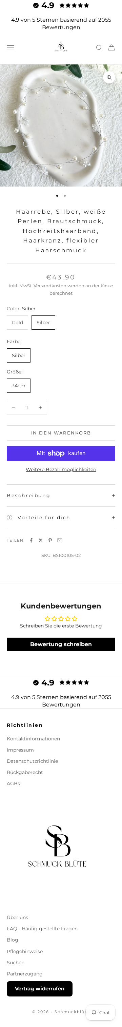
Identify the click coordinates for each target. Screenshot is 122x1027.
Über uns (17, 917)
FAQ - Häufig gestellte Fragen (42, 929)
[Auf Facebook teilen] (31, 540)
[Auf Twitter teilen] (40, 540)
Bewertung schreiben (61, 644)
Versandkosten (50, 285)
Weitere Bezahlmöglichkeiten (61, 469)
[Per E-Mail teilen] (59, 540)
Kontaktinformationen (33, 739)
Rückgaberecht (25, 772)
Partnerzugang (25, 974)
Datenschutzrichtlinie (32, 761)
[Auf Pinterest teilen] (50, 540)
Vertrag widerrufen (39, 988)
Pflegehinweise (25, 951)
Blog (12, 940)
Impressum (20, 750)
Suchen (15, 963)
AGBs (13, 783)
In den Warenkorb (60, 432)
